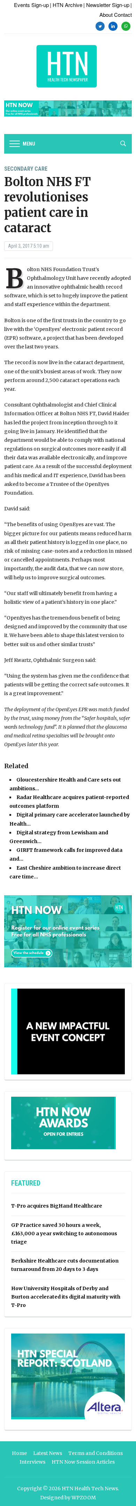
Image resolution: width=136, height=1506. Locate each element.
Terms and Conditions (95, 1453)
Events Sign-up (31, 4)
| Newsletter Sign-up (106, 4)
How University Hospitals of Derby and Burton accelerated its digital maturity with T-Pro (65, 1296)
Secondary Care (25, 168)
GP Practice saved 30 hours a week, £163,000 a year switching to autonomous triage (64, 1233)
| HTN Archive (66, 4)
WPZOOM (83, 1497)
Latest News (47, 1453)
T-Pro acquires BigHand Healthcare (56, 1206)
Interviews (32, 1462)
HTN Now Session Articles (83, 1462)
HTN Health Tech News (90, 1488)
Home (19, 1453)
